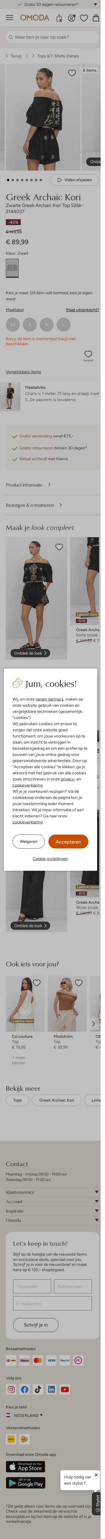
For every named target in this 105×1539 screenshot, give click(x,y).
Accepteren (68, 841)
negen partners (50, 698)
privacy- (68, 778)
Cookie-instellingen (50, 858)
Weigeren (29, 841)
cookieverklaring (28, 785)
